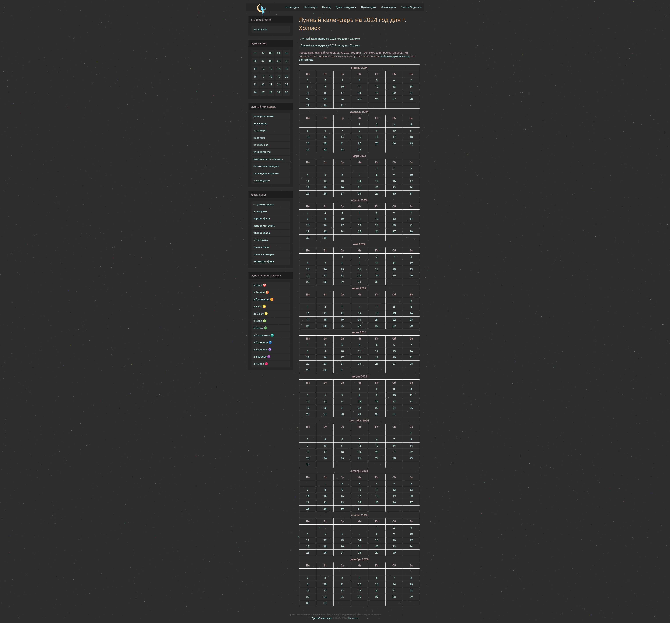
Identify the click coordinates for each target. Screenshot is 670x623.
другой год (306, 59)
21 (255, 84)
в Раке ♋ (259, 306)
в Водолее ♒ (262, 356)
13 (270, 68)
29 (278, 92)
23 (270, 84)
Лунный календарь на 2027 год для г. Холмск (330, 45)
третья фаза (261, 247)
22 (263, 84)
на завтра (259, 130)
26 (255, 92)
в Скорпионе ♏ (263, 335)
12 (263, 68)
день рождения (263, 116)
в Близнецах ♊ (263, 299)
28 (270, 92)
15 (286, 68)
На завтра (310, 7)
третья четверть (264, 254)
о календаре (261, 180)
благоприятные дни (266, 166)
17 (263, 76)
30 (286, 92)
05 (286, 53)
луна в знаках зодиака (268, 159)
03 (270, 53)
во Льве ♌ (260, 313)
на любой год (262, 152)
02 (263, 53)
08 (270, 61)
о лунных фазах (263, 204)
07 (263, 61)
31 (342, 105)
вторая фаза (261, 232)
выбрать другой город (395, 56)
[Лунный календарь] (261, 9)
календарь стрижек (266, 173)
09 (278, 61)
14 (278, 68)
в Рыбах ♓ (260, 363)
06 (255, 61)
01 (255, 53)
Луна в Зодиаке (411, 7)
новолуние (260, 211)
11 (255, 68)
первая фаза (261, 218)
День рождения (346, 7)
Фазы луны (388, 7)
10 (286, 61)
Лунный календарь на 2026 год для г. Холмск (330, 38)
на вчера (259, 137)
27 (263, 92)
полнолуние (261, 240)
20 (286, 76)
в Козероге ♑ (262, 349)
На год (326, 7)
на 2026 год (261, 144)
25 (286, 84)
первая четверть (264, 225)
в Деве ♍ (259, 320)
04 (278, 53)
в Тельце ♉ (261, 292)
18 (270, 76)
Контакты (353, 618)
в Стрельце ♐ (262, 342)
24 (278, 84)
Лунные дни (368, 7)
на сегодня (260, 123)
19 (278, 76)
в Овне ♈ (259, 285)
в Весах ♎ (260, 328)
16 (255, 76)
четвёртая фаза (263, 261)
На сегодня (292, 7)
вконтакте (260, 29)
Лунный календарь (322, 618)
